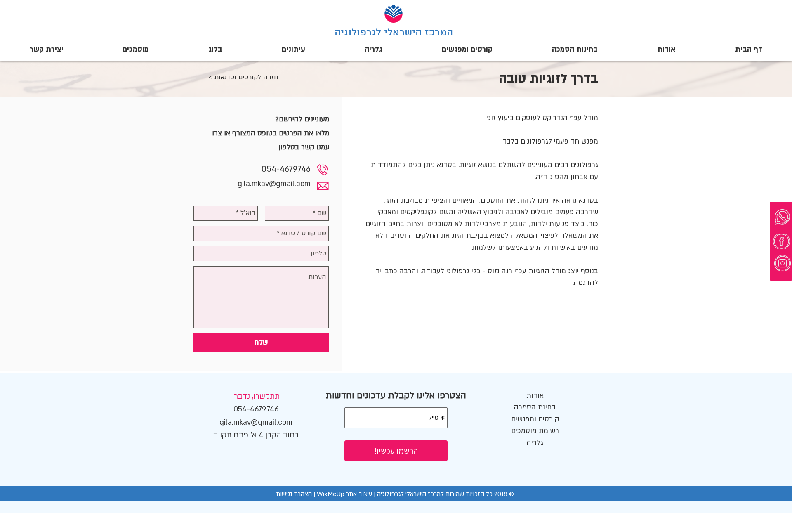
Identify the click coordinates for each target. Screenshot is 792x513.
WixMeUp (331, 494)
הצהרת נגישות (294, 494)
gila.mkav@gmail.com (274, 184)
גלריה (535, 442)
